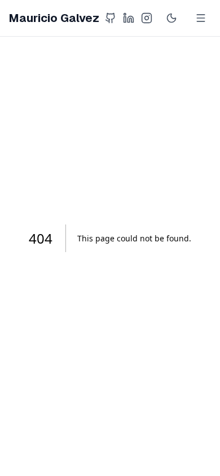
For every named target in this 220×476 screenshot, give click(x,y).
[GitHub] (110, 18)
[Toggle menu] (201, 18)
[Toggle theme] (171, 18)
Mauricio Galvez (54, 18)
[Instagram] (146, 18)
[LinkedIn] (128, 18)
